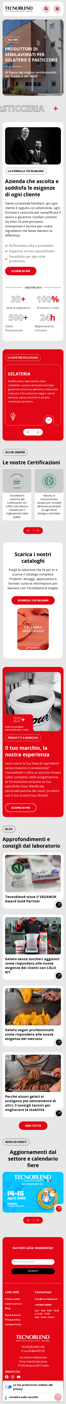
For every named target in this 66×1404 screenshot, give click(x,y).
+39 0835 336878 (43, 1304)
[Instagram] (12, 1377)
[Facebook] (6, 1377)
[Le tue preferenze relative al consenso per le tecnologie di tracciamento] (6, 1398)
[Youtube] (18, 1377)
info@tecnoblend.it (46, 1298)
